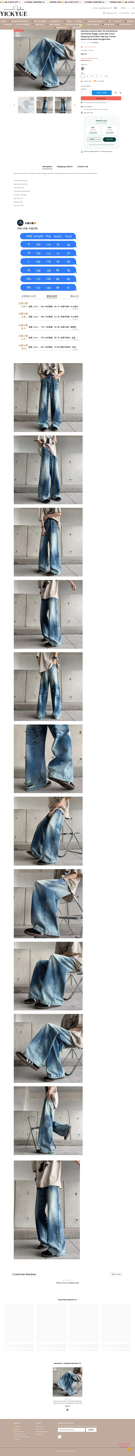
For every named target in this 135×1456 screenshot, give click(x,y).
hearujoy (67, 1399)
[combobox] (126, 8)
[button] (14, 105)
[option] (44, 60)
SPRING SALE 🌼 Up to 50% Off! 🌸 (37, 2)
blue (67, 1409)
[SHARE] (119, 93)
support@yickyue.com (105, 8)
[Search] (127, 8)
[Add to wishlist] (115, 92)
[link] (19, 1347)
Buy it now (101, 98)
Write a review (116, 1274)
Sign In (133, 13)
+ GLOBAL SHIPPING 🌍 (66, 2)
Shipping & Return (65, 166)
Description (47, 166)
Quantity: (83, 89)
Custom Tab (82, 166)
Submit (91, 1430)
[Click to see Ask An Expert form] (124, 1445)
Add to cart (102, 93)
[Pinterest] (59, 1437)
